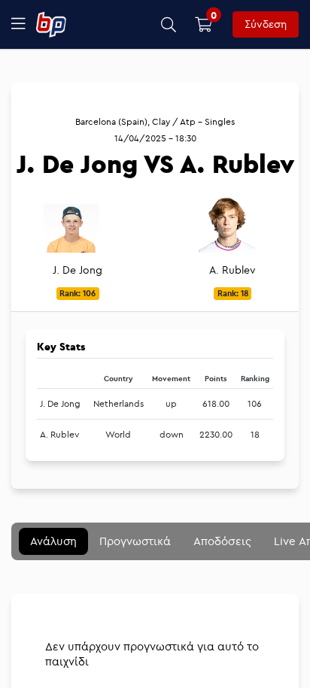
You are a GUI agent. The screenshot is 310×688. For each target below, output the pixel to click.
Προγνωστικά (135, 541)
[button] (169, 24)
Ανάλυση (53, 541)
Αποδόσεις (222, 541)
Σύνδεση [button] (266, 24)
